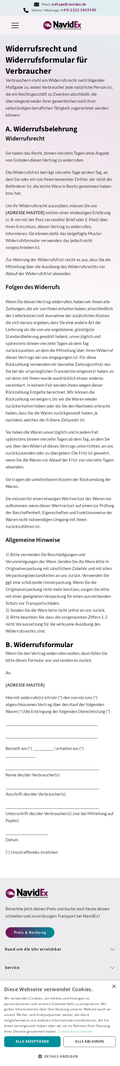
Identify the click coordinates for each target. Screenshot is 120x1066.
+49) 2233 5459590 (78, 10)
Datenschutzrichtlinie (75, 1031)
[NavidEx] (60, 25)
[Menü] (15, 25)
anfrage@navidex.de (68, 4)
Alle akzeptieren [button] (32, 1041)
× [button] (114, 986)
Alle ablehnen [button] (89, 1041)
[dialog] (60, 1023)
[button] (60, 1056)
